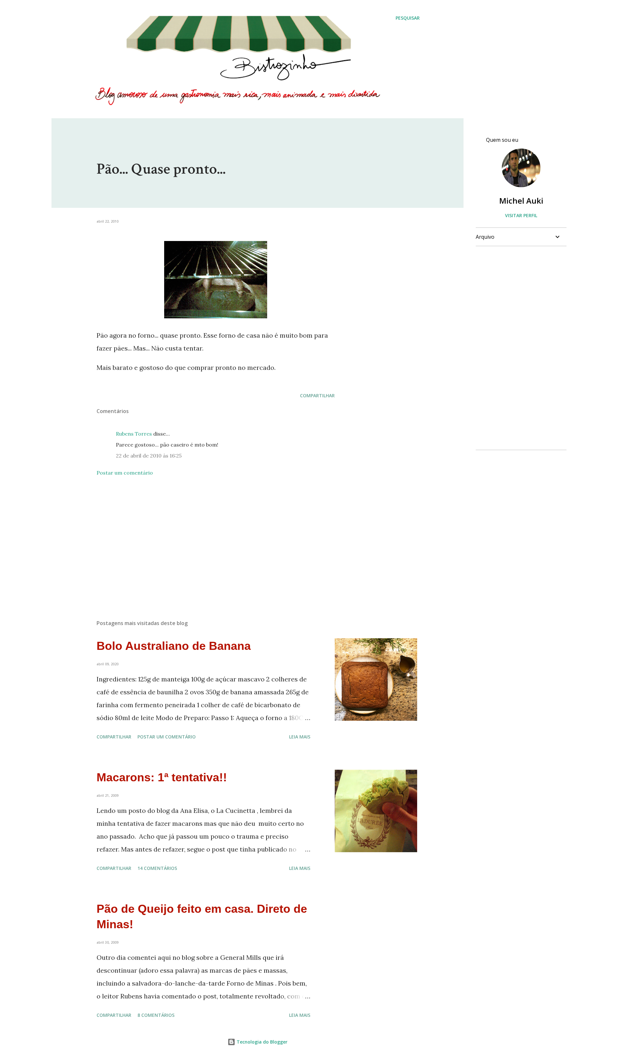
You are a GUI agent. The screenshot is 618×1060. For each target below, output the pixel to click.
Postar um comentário (125, 472)
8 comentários (155, 1015)
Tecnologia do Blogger (261, 1042)
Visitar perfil (521, 215)
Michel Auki (521, 200)
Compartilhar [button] (317, 395)
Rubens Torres (134, 433)
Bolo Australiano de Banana (174, 645)
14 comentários (157, 868)
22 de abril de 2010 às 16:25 (149, 455)
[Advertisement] (205, 539)
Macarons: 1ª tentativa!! (162, 777)
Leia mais (299, 737)
